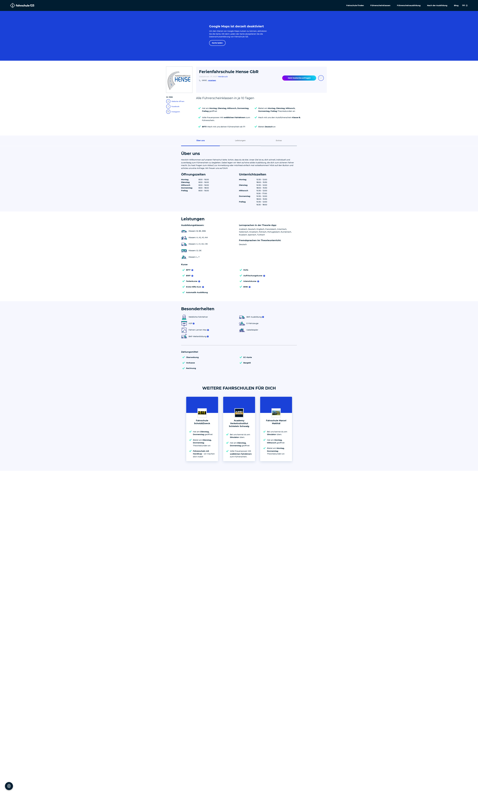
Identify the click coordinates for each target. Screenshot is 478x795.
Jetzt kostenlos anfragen (299, 78)
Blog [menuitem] (456, 5)
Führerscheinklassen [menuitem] (380, 5)
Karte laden (217, 43)
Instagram (175, 112)
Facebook (175, 106)
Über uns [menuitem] (200, 140)
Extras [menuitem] (279, 140)
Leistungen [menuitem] (240, 140)
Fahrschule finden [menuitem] (355, 5)
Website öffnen (177, 101)
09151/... (209, 80)
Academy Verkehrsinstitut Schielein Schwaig (239, 423)
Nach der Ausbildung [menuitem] (437, 5)
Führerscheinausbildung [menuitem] (409, 5)
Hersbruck (223, 76)
